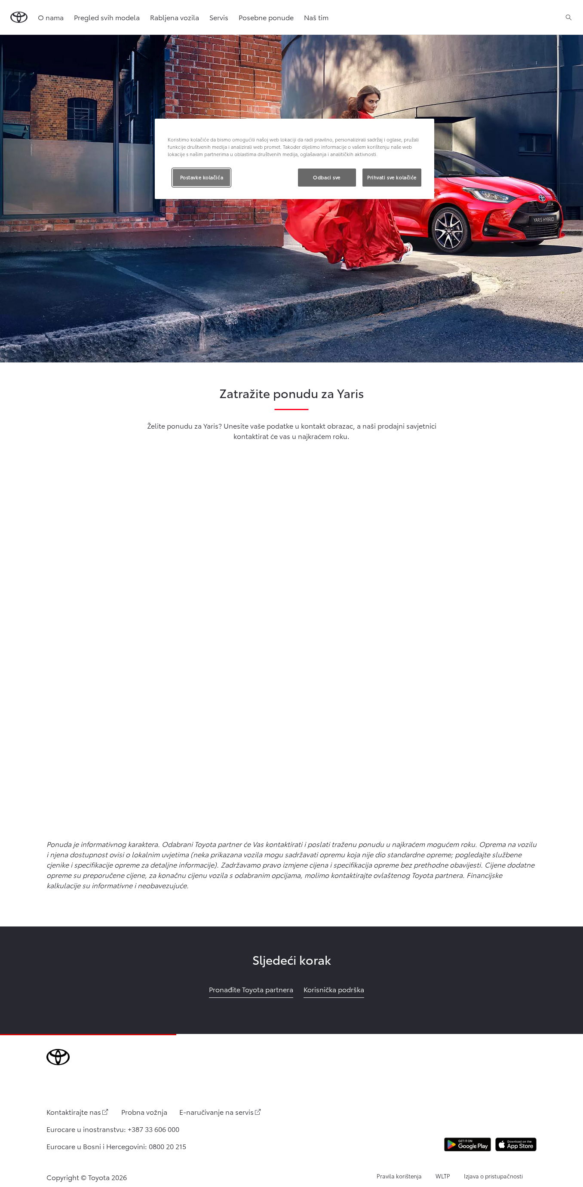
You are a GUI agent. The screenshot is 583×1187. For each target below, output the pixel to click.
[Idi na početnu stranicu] (19, 17)
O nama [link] (51, 17)
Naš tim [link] (316, 17)
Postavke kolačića (202, 177)
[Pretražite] (569, 17)
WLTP (443, 1176)
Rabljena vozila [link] (174, 17)
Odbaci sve (327, 177)
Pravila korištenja (399, 1176)
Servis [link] (218, 17)
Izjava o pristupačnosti (493, 1176)
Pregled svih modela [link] (107, 17)
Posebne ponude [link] (266, 17)
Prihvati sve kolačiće (392, 177)
